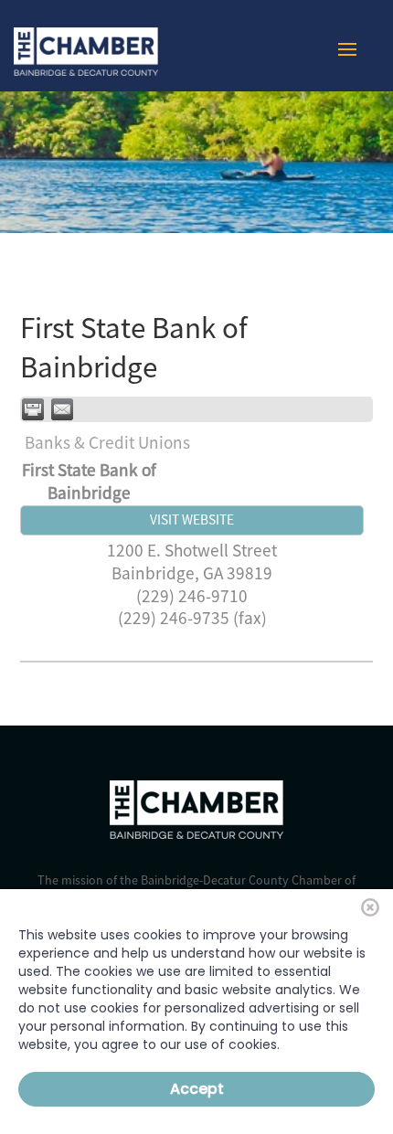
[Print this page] (33, 409)
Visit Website (192, 519)
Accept (197, 1088)
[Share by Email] (62, 409)
